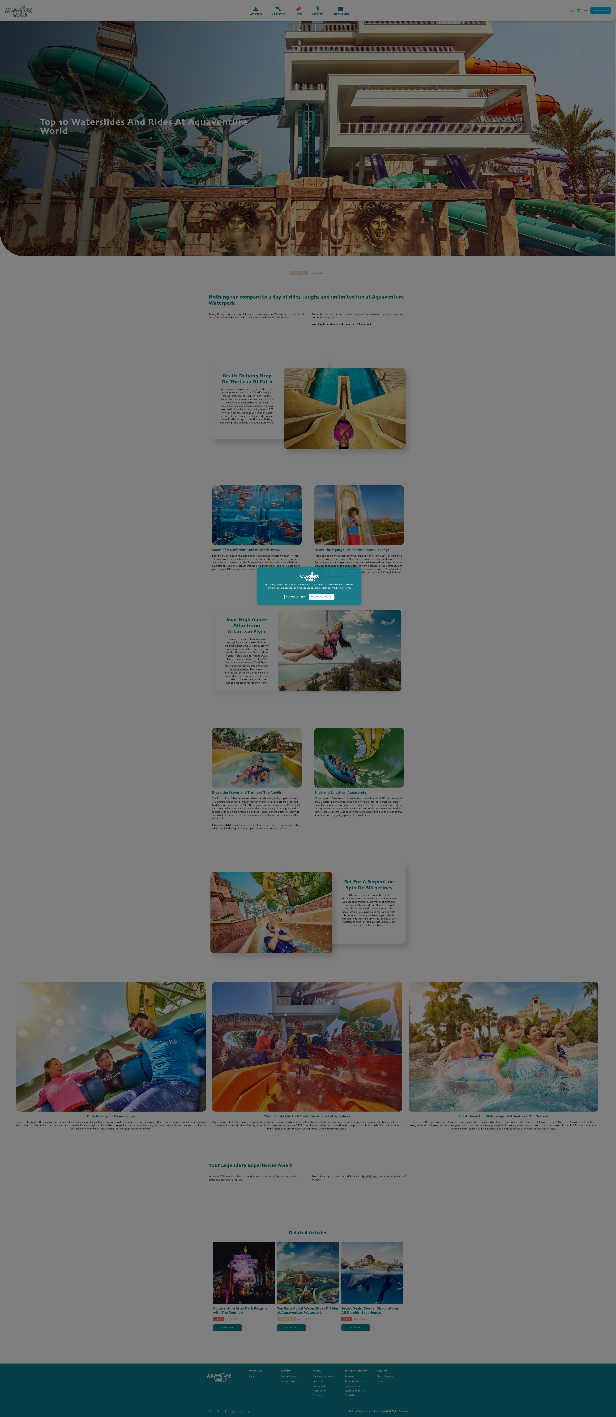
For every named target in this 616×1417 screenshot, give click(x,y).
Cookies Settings (296, 597)
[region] (309, 586)
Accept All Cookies (322, 597)
